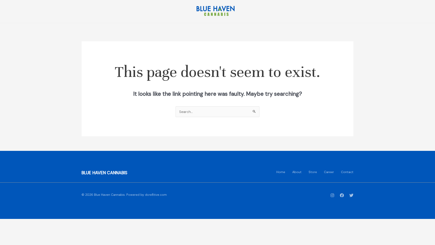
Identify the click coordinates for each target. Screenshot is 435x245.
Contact (347, 172)
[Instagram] (332, 195)
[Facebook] (342, 195)
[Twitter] (351, 195)
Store (313, 172)
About (297, 172)
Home (280, 172)
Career (329, 172)
